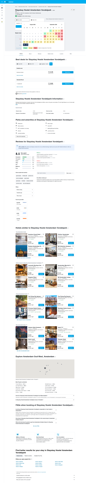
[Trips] (2, 18)
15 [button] (41, 36)
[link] (24, 258)
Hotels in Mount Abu (20, 463)
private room (30, 175)
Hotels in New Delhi (59, 461)
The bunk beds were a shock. (44, 162)
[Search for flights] (2, 5)
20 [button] (35, 39)
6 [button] (35, 33)
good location (18, 175)
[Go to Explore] (2, 15)
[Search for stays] (2, 8)
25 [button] (29, 42)
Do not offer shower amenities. (44, 164)
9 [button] (24, 36)
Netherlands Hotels (22, 6)
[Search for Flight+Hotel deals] (2, 13)
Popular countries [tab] (28, 455)
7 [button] (38, 33)
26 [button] (32, 42)
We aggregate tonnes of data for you (23, 477)
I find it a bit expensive (43, 165)
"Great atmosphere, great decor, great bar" (47, 154)
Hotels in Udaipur (19, 466)
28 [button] (38, 42)
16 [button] (24, 39)
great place (18, 180)
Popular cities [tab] (19, 455)
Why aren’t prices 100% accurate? (23, 479)
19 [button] (32, 39)
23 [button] (24, 42)
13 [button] (35, 36)
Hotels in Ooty (58, 463)
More (17, 104)
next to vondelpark (19, 178)
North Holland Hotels (31, 6)
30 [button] (24, 44)
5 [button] (32, 33)
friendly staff (25, 175)
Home (16, 6)
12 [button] (32, 36)
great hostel (26, 178)
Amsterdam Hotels (41, 6)
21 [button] (38, 39)
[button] (2, 2)
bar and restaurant (26, 183)
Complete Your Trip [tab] (38, 455)
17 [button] (27, 39)
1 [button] (50, 30)
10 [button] (27, 36)
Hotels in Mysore (38, 461)
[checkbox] (21, 203)
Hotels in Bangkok (58, 464)
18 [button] (29, 39)
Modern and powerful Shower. (44, 156)
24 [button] (27, 42)
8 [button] (50, 33)
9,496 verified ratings (26, 16)
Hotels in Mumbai (19, 461)
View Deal (41, 243)
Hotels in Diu (18, 464)
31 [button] (27, 44)
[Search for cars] (2, 10)
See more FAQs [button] (36, 426)
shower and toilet (30, 180)
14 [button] (38, 36)
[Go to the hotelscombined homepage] (8, 1)
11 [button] (29, 36)
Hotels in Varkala (38, 464)
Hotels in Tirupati (38, 466)
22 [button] (41, 39)
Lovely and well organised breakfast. (46, 157)
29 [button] (41, 42)
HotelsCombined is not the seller (23, 475)
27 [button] (35, 42)
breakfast (23, 180)
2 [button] (24, 33)
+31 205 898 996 (18, 14)
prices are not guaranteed (42, 472)
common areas (19, 183)
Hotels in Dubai (38, 463)
